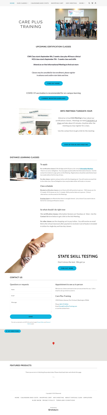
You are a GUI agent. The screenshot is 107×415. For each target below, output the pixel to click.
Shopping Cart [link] (57, 3)
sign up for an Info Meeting (76, 144)
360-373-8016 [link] (64, 304)
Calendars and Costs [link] (40, 3)
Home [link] (12, 3)
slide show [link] (36, 400)
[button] (22, 3)
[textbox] (31, 289)
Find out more (53, 83)
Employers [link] (88, 397)
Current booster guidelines (54, 98)
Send (31, 316)
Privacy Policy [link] (40, 322)
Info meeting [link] (71, 3)
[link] (92, 3)
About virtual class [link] (73, 397)
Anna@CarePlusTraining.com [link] (68, 306)
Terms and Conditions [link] (65, 400)
